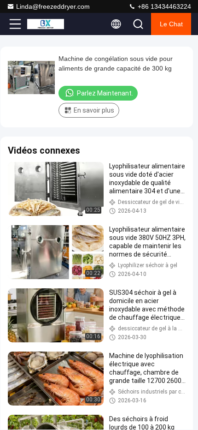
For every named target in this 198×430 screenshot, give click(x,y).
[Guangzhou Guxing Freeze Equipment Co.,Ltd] (45, 24)
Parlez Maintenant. (105, 93)
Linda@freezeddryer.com (53, 6)
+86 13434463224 (163, 6)
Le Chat (171, 24)
